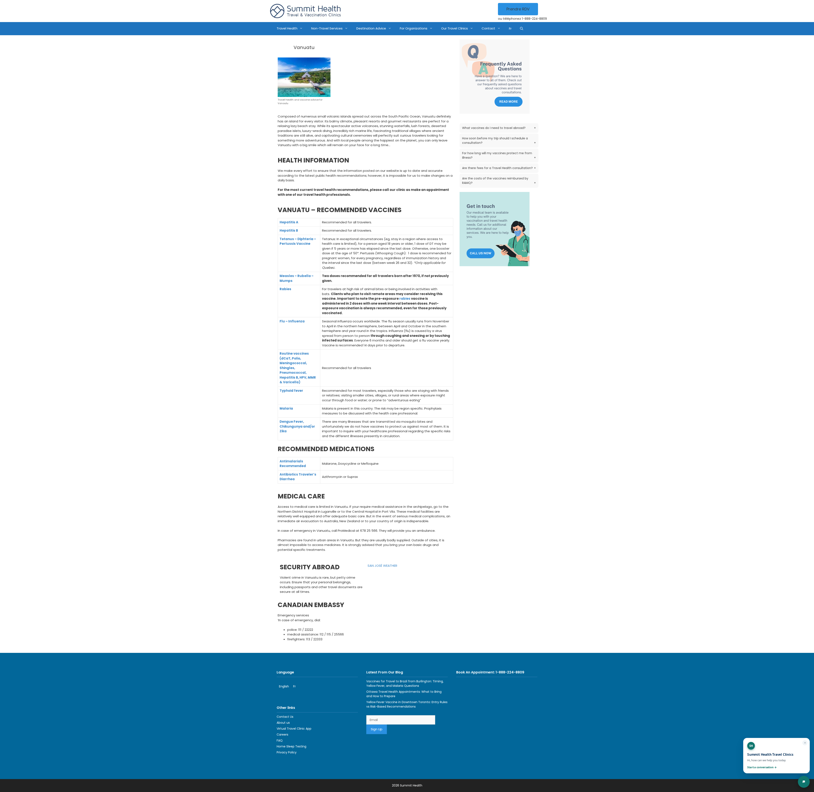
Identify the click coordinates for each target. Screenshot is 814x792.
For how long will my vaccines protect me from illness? (499, 155)
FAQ (280, 740)
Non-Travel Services (327, 28)
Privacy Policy (287, 752)
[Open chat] (804, 782)
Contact (488, 28)
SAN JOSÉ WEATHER (382, 565)
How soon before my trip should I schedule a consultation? (499, 140)
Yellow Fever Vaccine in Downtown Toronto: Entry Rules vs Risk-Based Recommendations (406, 704)
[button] (521, 28)
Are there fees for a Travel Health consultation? (499, 168)
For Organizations (413, 28)
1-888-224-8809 (534, 18)
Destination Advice (371, 28)
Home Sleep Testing (291, 746)
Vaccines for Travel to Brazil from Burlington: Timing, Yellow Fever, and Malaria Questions (404, 683)
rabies (404, 298)
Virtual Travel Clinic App (294, 728)
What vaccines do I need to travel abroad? (499, 128)
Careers (282, 734)
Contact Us (285, 717)
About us (283, 723)
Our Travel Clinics (454, 28)
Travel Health (287, 28)
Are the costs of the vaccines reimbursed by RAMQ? (499, 180)
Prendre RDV (518, 9)
